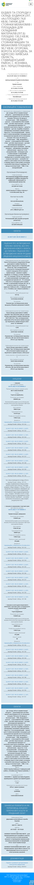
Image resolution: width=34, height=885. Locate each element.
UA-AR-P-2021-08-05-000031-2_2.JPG (17, 467)
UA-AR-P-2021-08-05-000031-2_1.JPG (17, 473)
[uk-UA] (29, 0)
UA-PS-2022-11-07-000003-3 (17, 509)
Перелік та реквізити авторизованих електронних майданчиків (17, 863)
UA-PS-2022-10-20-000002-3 (17, 386)
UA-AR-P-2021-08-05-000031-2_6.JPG (17, 441)
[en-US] (31, 0)
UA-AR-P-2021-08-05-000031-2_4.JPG (17, 454)
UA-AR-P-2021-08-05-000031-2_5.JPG (17, 448)
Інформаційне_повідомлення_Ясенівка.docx (17, 422)
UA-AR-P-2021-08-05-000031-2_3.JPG (17, 460)
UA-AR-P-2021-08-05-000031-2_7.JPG (17, 435)
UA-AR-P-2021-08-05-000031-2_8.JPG (17, 428)
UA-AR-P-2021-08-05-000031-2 (17, 237)
